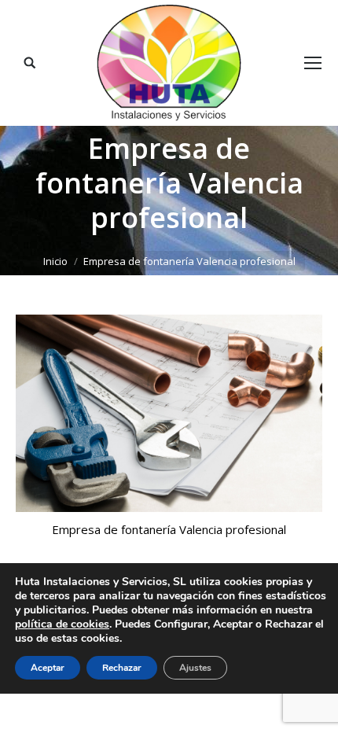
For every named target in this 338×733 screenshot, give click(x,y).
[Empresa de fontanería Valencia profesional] (169, 413)
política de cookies (62, 624)
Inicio (55, 261)
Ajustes (195, 667)
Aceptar (47, 667)
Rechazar (121, 667)
